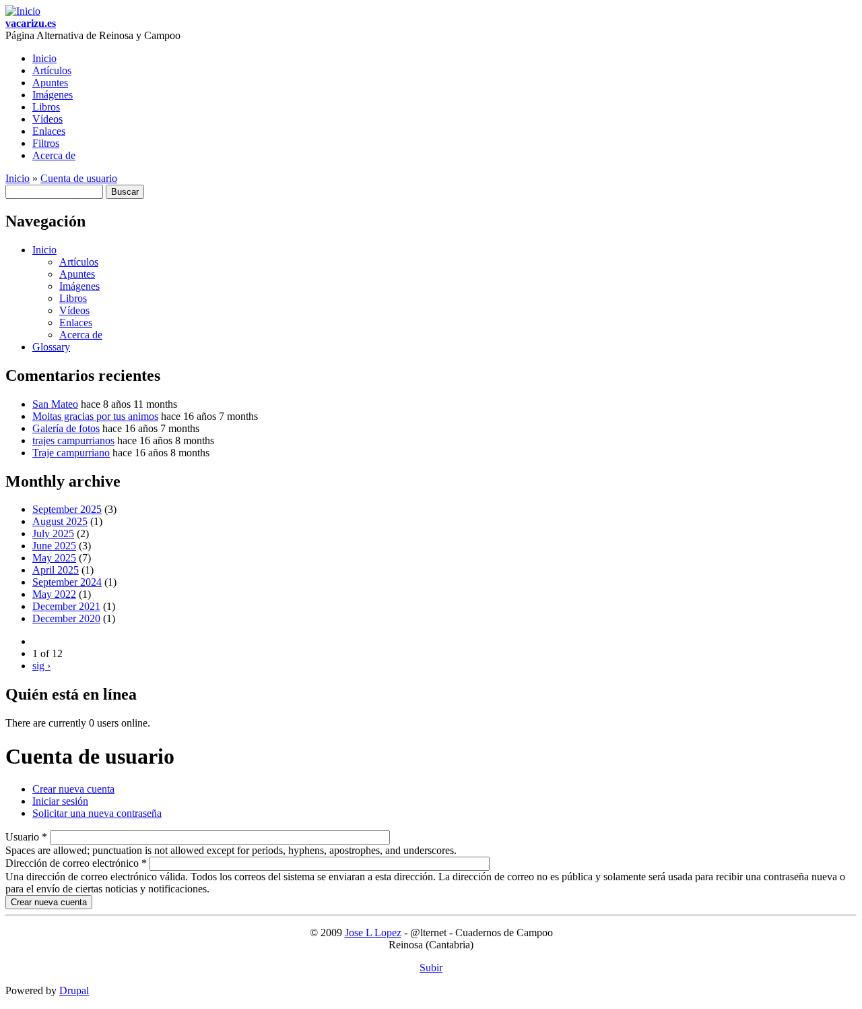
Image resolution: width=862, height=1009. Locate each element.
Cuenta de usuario (78, 178)
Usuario (26, 837)
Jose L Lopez (373, 932)
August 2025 (60, 521)
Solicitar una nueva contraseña (97, 813)
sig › (41, 665)
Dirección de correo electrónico (76, 863)
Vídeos (47, 119)
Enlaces (48, 131)
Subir (431, 967)
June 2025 (54, 545)
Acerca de (53, 155)
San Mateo (55, 404)
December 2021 (66, 606)
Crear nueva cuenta (73, 789)
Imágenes (52, 94)
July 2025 (53, 533)
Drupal (74, 990)
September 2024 (67, 582)
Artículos (51, 70)
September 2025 (67, 509)
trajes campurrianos (73, 440)
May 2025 (54, 557)
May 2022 (54, 594)
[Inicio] (22, 11)
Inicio (44, 58)
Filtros (45, 143)
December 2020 (66, 618)
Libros (46, 107)
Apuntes (50, 82)
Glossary (51, 347)
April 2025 (55, 570)
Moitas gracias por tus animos (95, 416)
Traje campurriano (71, 452)
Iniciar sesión (60, 801)
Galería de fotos (66, 428)
